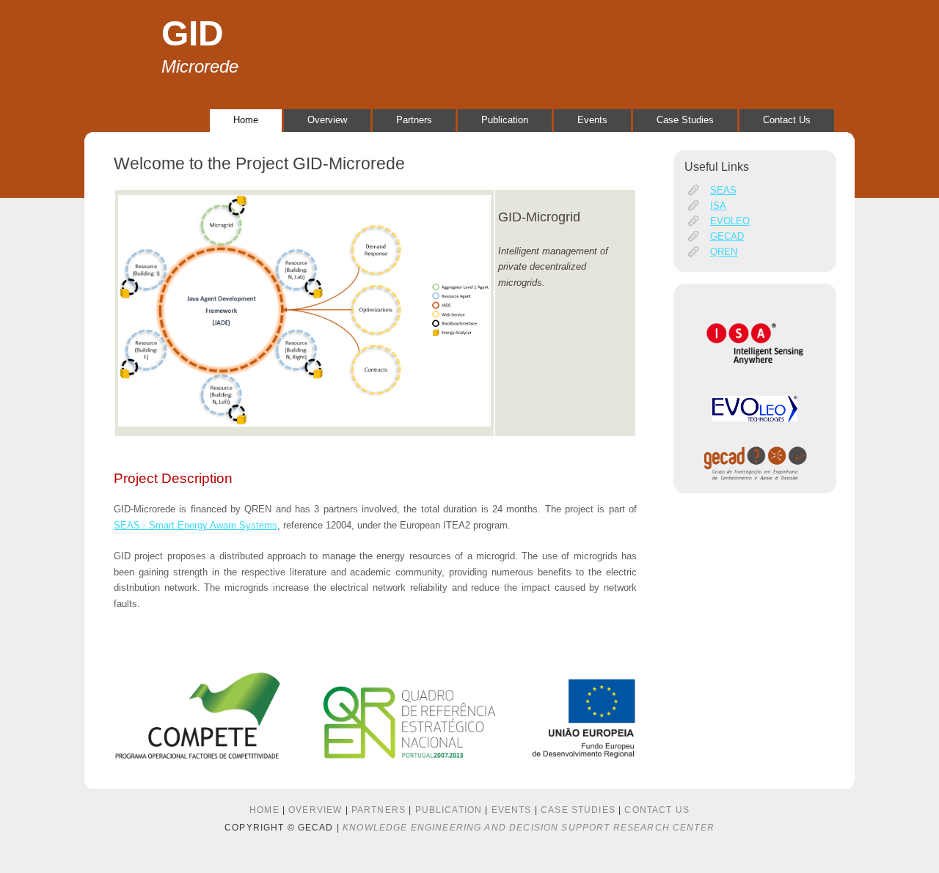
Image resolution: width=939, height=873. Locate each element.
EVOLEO (730, 221)
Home (245, 119)
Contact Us (787, 119)
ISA (718, 205)
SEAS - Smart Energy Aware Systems (195, 525)
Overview (327, 119)
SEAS (723, 190)
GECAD (727, 236)
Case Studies (685, 119)
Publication (504, 119)
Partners (414, 119)
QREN (723, 251)
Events (592, 119)
